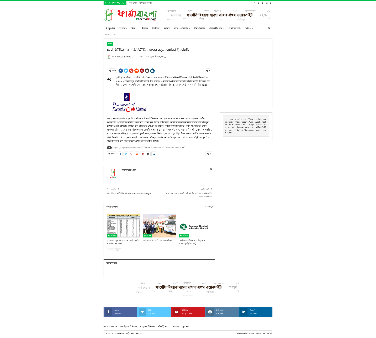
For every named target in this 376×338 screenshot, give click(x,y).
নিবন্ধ (133, 28)
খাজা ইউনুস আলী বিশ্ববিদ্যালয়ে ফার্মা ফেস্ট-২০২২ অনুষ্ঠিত (129, 193)
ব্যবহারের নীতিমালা (147, 326)
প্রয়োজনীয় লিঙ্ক (215, 28)
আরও (248, 28)
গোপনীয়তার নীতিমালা (128, 326)
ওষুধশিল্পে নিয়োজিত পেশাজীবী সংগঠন (132, 148)
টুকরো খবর (147, 235)
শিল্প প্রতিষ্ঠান (199, 28)
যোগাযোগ (175, 326)
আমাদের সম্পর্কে (145, 3)
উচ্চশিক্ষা (156, 28)
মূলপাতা (111, 28)
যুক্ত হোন (185, 326)
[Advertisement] (246, 86)
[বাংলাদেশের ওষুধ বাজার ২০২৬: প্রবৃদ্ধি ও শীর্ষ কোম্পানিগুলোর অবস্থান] (123, 225)
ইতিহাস (145, 28)
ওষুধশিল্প (116, 148)
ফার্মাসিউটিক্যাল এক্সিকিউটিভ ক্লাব (175, 148)
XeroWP (268, 333)
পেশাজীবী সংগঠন (158, 148)
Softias (251, 333)
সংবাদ (122, 28)
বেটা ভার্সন (133, 3)
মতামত (167, 28)
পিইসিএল (147, 148)
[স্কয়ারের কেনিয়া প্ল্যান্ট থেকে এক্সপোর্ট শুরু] (159, 225)
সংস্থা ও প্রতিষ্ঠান (181, 28)
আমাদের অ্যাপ (235, 28)
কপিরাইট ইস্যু (163, 326)
